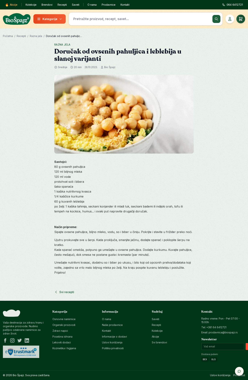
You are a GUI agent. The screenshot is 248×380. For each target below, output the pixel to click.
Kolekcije (31, 4)
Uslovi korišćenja (112, 342)
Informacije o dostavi (114, 336)
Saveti (75, 4)
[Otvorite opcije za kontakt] (239, 371)
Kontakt (125, 4)
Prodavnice (108, 4)
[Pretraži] (216, 19)
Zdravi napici (60, 330)
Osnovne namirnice (64, 319)
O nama (92, 4)
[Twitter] (19, 340)
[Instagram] (12, 340)
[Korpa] (240, 19)
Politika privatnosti (113, 348)
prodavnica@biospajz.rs (223, 332)
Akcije (11, 5)
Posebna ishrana (62, 336)
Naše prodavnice (112, 324)
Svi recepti (66, 292)
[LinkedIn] (27, 340)
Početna (8, 36)
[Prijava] (229, 19)
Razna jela (36, 36)
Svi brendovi (159, 342)
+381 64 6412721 (216, 327)
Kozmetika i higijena (64, 348)
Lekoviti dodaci (61, 342)
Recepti (62, 4)
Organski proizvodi (63, 324)
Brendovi (47, 4)
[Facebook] (5, 340)
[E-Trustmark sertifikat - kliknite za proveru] (21, 352)
